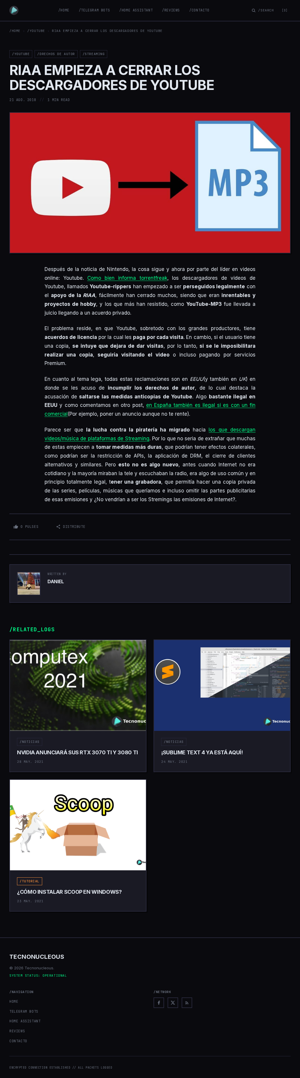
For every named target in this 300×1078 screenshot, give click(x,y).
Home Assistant (24, 1021)
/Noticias (30, 742)
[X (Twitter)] (173, 1002)
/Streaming (94, 54)
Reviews (17, 1031)
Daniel (55, 581)
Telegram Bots (23, 1011)
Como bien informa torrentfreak (127, 278)
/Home (63, 10)
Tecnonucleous (36, 956)
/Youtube (36, 31)
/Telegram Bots (94, 10)
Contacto (18, 1041)
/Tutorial (30, 881)
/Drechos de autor (56, 54)
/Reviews (171, 10)
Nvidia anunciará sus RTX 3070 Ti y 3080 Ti (77, 752)
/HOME (15, 31)
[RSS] (187, 1002)
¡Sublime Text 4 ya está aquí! (202, 752)
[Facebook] (159, 1002)
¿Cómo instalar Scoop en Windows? (69, 892)
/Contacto (199, 10)
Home (13, 1001)
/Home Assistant (136, 10)
